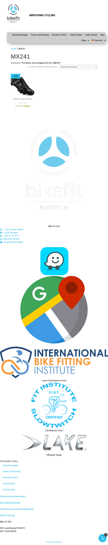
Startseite (15, 63)
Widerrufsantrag (7, 515)
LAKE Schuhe (76, 35)
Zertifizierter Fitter (54, 430)
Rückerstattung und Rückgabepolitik (17, 509)
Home (13, 48)
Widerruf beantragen (54, 542)
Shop (84, 40)
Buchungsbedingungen (10, 502)
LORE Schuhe (91, 35)
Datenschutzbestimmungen (13, 496)
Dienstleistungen (20, 35)
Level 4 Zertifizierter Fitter (54, 380)
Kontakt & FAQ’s (59, 35)
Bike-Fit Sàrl (54, 226)
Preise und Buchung (40, 35)
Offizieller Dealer (54, 455)
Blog (102, 35)
